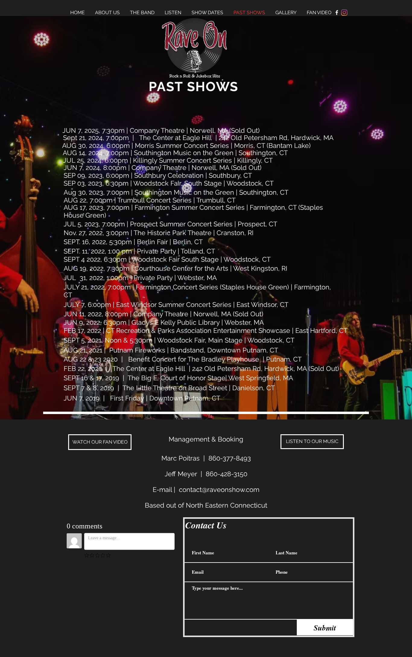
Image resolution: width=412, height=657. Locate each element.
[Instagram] (344, 12)
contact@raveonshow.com (219, 489)
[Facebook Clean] (337, 12)
